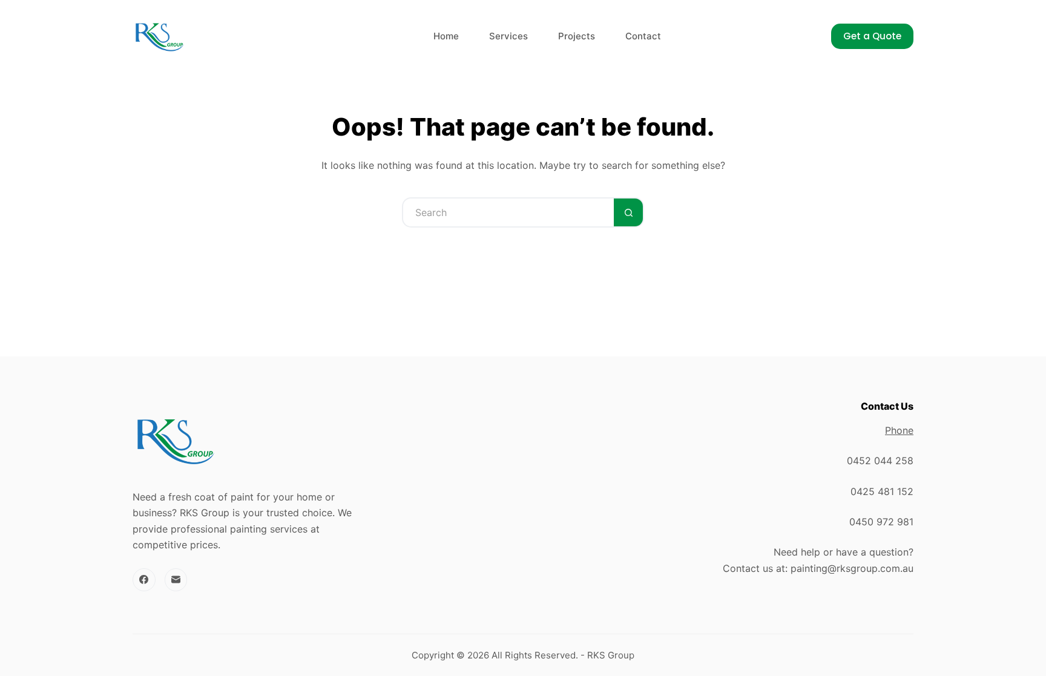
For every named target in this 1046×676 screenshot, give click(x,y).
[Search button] (629, 212)
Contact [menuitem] (643, 36)
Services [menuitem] (508, 36)
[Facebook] (144, 579)
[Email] (176, 579)
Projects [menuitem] (576, 36)
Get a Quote (872, 36)
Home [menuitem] (446, 36)
